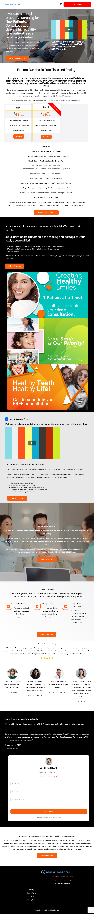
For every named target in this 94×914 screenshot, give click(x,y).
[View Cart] (60, 4)
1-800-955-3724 (65, 881)
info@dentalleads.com (62, 884)
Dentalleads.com (56, 876)
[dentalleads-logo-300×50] (9, 4)
